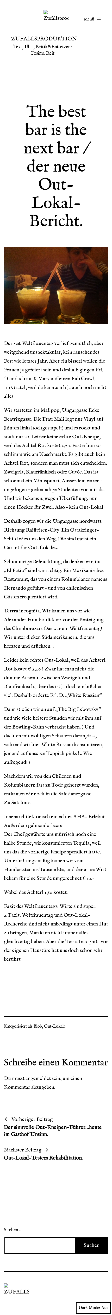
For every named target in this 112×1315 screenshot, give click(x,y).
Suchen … (13, 1230)
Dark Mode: (89, 1308)
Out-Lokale (55, 1026)
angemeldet (38, 1078)
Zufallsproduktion (44, 39)
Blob (38, 1026)
